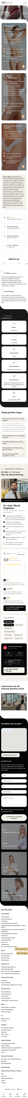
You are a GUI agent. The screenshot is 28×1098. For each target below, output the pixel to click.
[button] (14, 419)
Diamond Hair (5, 964)
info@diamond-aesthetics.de (11, 832)
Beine (3, 1004)
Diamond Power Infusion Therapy (11, 1071)
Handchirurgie (5, 1067)
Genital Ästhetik (6, 1040)
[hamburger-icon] (25, 3)
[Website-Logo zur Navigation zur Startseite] (7, 3)
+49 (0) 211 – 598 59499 (10, 846)
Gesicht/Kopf (5, 913)
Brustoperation (5, 988)
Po (2, 1015)
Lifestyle (3, 1024)
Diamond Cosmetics (7, 1056)
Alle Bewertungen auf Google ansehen (15, 608)
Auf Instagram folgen (12, 670)
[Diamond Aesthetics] (14, 710)
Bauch (3, 950)
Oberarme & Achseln (7, 977)
